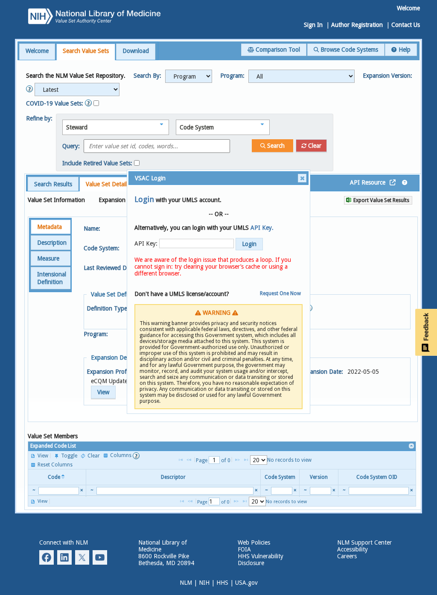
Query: (71, 146)
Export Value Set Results (380, 200)
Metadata (49, 226)
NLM (186, 582)
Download (135, 50)
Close (302, 178)
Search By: (147, 75)
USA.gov (246, 582)
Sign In (313, 24)
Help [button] (404, 49)
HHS (222, 582)
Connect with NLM (63, 542)
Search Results (53, 184)
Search (275, 145)
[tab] (37, 52)
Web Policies (254, 542)
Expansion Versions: (125, 199)
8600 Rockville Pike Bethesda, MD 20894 (166, 559)
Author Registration (357, 24)
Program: (232, 75)
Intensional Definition (51, 278)
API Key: (145, 243)
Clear (313, 145)
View (103, 392)
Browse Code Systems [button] (348, 49)
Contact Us (405, 24)
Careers (347, 556)
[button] (188, 76)
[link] (411, 446)
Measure (48, 258)
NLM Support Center (364, 542)
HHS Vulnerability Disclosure (260, 559)
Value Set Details (107, 184)
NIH (204, 582)
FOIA (244, 549)
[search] (58, 491)
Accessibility (352, 549)
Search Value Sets (86, 50)
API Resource (367, 182)
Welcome (37, 50)
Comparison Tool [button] (277, 49)
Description (52, 242)
